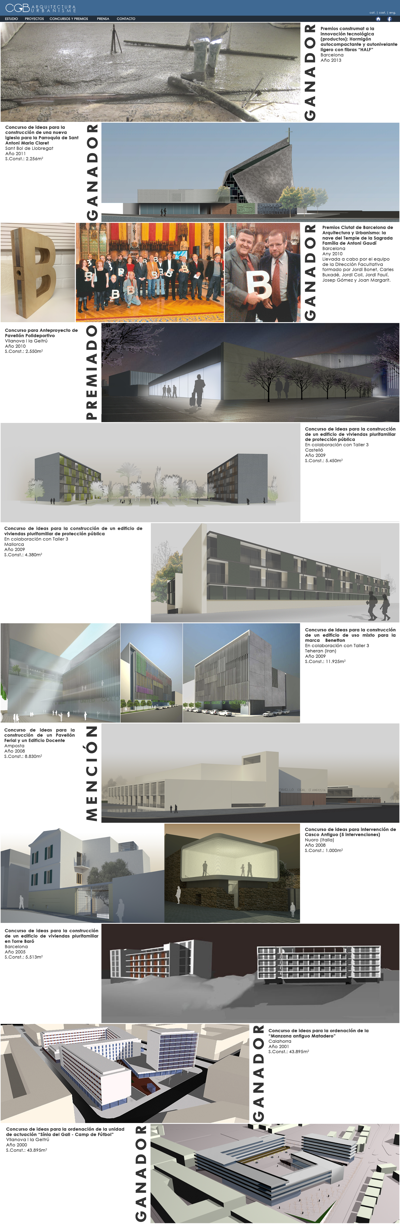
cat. (373, 12)
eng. (392, 12)
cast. (383, 12)
